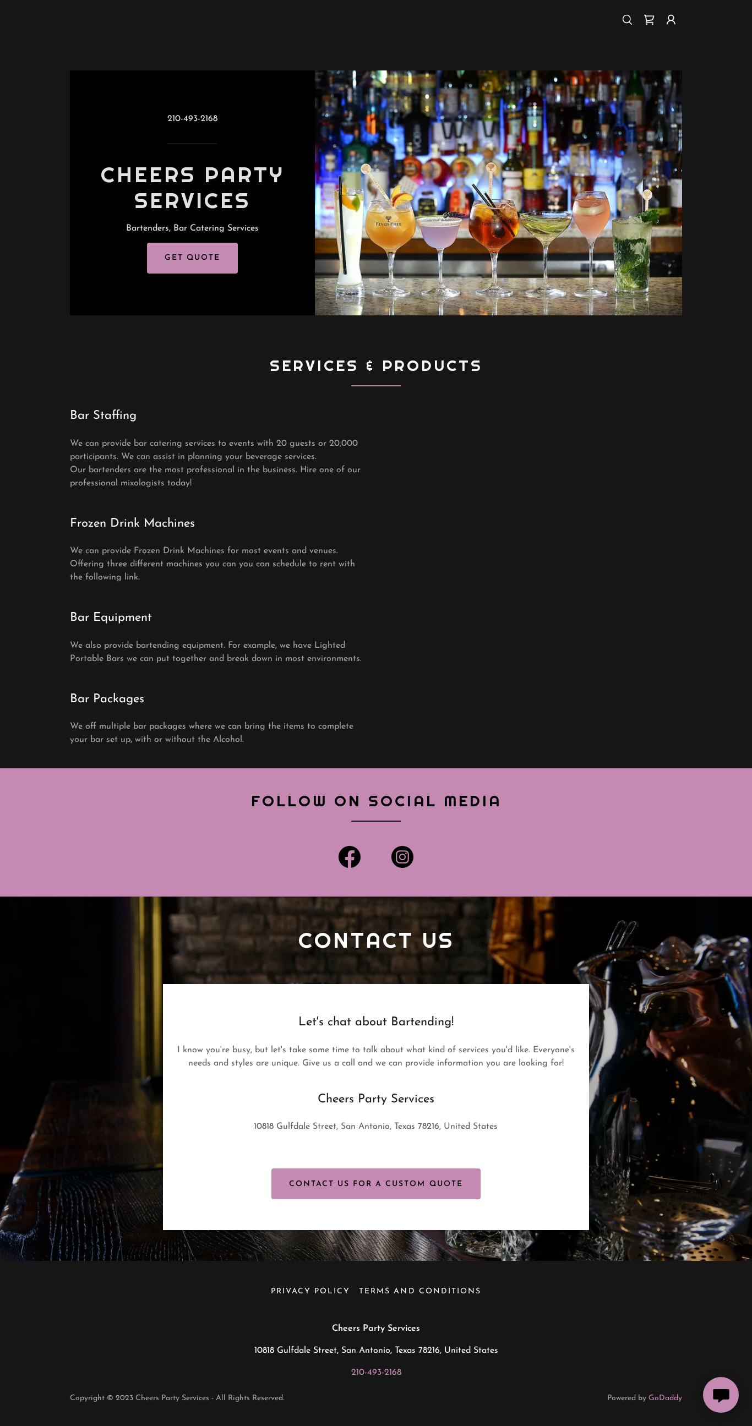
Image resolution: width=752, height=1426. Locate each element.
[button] (671, 20)
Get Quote (192, 258)
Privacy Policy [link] (310, 1291)
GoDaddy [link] (665, 1398)
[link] (649, 20)
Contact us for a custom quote (375, 1184)
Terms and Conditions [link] (420, 1291)
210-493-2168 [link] (192, 118)
